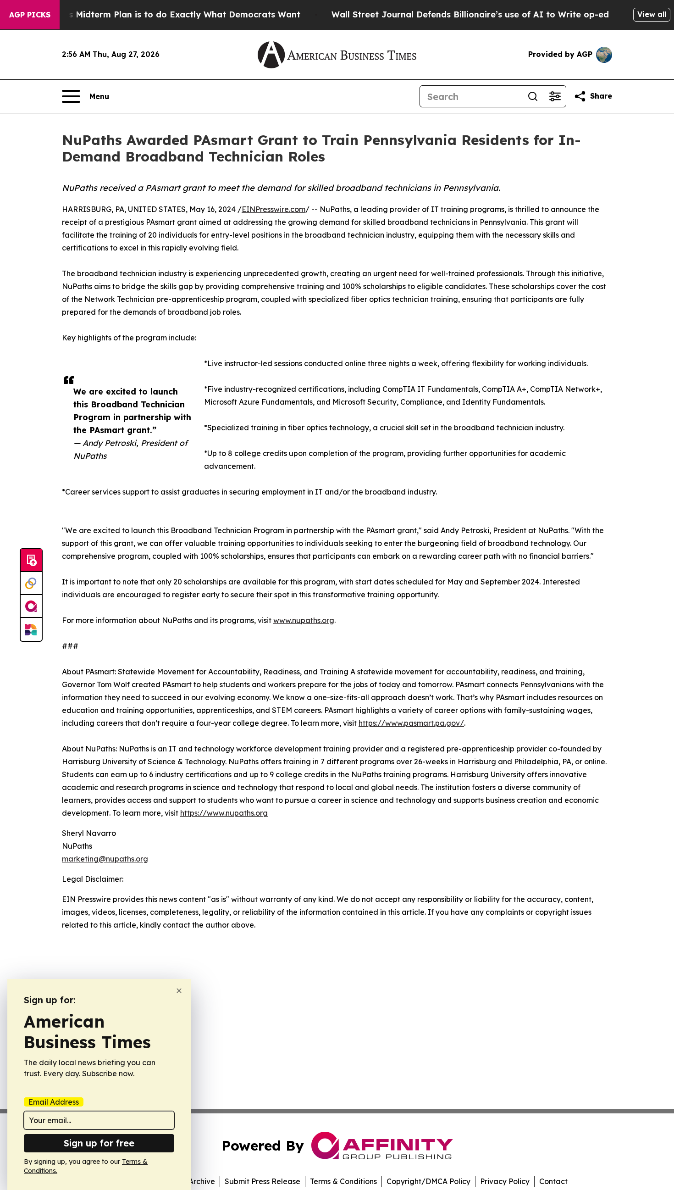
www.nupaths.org (303, 620)
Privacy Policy (505, 1181)
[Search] (533, 96)
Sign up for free (99, 1143)
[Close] (179, 990)
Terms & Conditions (343, 1181)
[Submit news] (31, 560)
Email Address (53, 1102)
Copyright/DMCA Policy (428, 1181)
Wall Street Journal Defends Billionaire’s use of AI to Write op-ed (470, 14)
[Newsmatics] (31, 629)
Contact (553, 1181)
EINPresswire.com (273, 209)
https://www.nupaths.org (224, 812)
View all (651, 14)
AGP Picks (29, 14)
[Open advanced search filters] (555, 96)
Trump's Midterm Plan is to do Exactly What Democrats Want (170, 14)
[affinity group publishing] (31, 606)
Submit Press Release (262, 1181)
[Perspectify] (31, 583)
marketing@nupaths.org (105, 858)
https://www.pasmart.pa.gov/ (411, 723)
